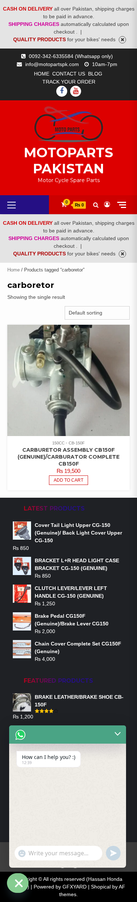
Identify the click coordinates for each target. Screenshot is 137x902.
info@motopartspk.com (52, 64)
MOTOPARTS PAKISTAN (68, 160)
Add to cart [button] (68, 480)
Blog (95, 74)
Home (41, 74)
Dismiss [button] (122, 39)
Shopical (101, 887)
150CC (58, 443)
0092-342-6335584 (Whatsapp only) (71, 56)
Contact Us (68, 74)
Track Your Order (68, 82)
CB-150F (77, 443)
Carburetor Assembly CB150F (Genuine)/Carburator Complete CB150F (68, 457)
